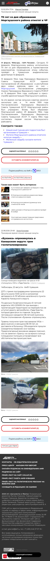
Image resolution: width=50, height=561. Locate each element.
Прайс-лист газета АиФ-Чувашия (18, 478)
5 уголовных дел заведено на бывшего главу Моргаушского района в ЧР (27, 188)
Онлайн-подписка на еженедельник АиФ (23, 469)
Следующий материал (24, 554)
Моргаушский (8, 89)
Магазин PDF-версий (26, 465)
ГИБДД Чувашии (37, 283)
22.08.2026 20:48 (8, 231)
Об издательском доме (25, 462)
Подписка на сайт (11, 472)
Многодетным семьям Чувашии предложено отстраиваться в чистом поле (27, 218)
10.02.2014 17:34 (7, 9)
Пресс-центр (8, 465)
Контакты (7, 462)
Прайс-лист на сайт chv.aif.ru (17, 475)
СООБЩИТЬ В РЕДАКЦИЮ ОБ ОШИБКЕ (19, 487)
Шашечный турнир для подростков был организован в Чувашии (24, 131)
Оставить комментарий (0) (25, 160)
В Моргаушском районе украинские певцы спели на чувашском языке (27, 196)
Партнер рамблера (21, 550)
